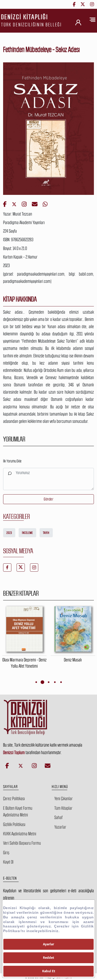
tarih (46, 533)
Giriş (6, 852)
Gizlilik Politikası (14, 824)
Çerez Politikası (14, 798)
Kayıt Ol (8, 862)
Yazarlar (60, 827)
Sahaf (58, 817)
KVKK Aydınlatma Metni (19, 833)
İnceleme (27, 533)
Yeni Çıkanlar (63, 798)
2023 (9, 533)
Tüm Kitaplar (63, 808)
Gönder (48, 499)
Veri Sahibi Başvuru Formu (22, 843)
